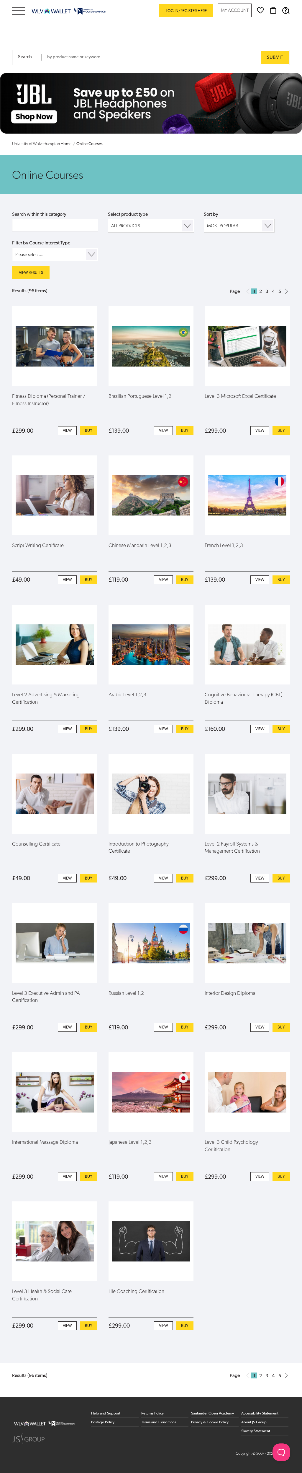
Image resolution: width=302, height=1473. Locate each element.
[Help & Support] (286, 10)
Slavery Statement (255, 1431)
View (67, 431)
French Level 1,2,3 (224, 545)
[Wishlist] (260, 10)
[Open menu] (18, 11)
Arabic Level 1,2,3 (127, 694)
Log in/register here (186, 11)
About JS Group (254, 1422)
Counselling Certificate (36, 844)
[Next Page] (286, 291)
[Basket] (273, 10)
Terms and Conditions (158, 1422)
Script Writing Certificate (38, 545)
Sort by (211, 214)
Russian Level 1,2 (126, 993)
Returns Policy (152, 1413)
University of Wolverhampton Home (41, 144)
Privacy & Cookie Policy (210, 1422)
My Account (235, 11)
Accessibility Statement (259, 1413)
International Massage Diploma (45, 1142)
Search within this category (39, 214)
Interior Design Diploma (230, 993)
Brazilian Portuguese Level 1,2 (140, 396)
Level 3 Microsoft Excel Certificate (240, 396)
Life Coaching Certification (136, 1291)
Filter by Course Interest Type (41, 243)
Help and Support (105, 1413)
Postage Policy (102, 1422)
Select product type (128, 214)
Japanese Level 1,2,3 (130, 1142)
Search (25, 57)
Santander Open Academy (212, 1413)
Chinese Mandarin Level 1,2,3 (140, 545)
